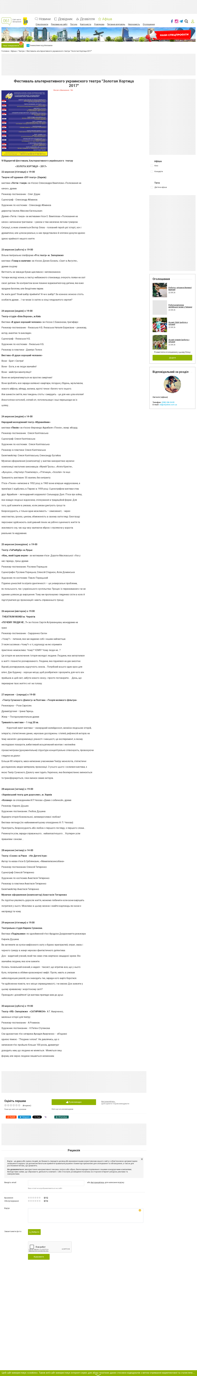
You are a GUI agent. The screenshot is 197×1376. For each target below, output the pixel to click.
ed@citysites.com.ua (168, 405)
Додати (172, 358)
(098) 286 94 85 (168, 402)
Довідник (65, 19)
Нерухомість (134, 24)
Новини (45, 19)
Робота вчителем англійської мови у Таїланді (180, 306)
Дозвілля (87, 19)
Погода (73, 24)
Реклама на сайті (59, 24)
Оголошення (149, 24)
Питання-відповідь (116, 24)
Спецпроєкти (42, 24)
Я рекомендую (75, 1102)
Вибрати (35, 1232)
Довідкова (99, 24)
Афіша (107, 19)
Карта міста (85, 24)
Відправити (39, 1257)
